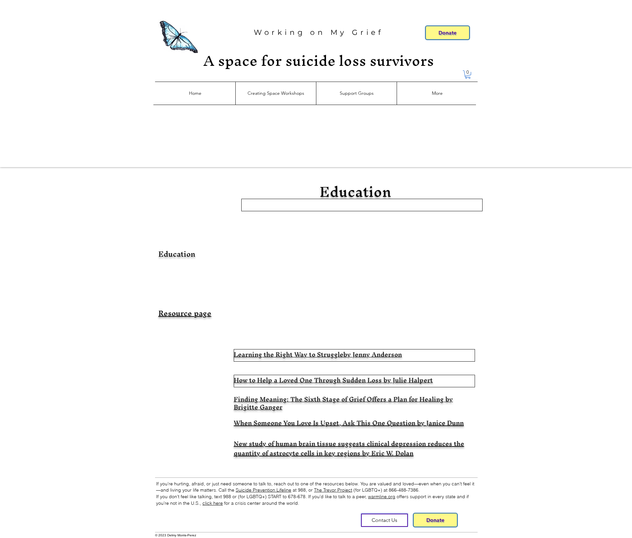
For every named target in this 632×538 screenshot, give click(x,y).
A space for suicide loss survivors (318, 60)
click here (212, 503)
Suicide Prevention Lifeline (263, 490)
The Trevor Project (333, 490)
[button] (468, 74)
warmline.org (381, 497)
